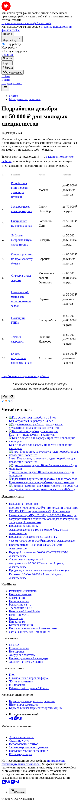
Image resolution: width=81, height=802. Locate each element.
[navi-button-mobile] (5, 88)
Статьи (13, 95)
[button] (6, 76)
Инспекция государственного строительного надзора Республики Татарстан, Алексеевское (44, 519)
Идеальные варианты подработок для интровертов (41, 482)
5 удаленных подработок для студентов (34, 427)
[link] (8, 67)
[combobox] (17, 791)
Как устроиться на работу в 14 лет (31, 421)
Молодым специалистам (24, 99)
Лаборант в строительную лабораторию (21, 240)
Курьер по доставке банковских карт (21, 358)
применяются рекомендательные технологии (33, 762)
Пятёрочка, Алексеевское (58, 540)
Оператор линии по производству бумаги (22, 259)
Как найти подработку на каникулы (32, 434)
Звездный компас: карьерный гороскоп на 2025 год (42, 489)
